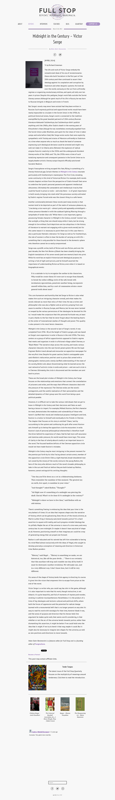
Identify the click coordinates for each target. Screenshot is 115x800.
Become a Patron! (34, 654)
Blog (67, 24)
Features (57, 24)
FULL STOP (59, 795)
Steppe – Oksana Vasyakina (65, 714)
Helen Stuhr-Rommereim (58, 49)
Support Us (93, 24)
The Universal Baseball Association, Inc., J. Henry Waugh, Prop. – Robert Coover (50, 717)
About (20, 24)
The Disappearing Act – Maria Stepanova (80, 715)
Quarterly (79, 24)
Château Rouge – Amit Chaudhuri (35, 714)
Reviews (31, 24)
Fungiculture (40, 644)
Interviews (43, 24)
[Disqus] (57, 751)
